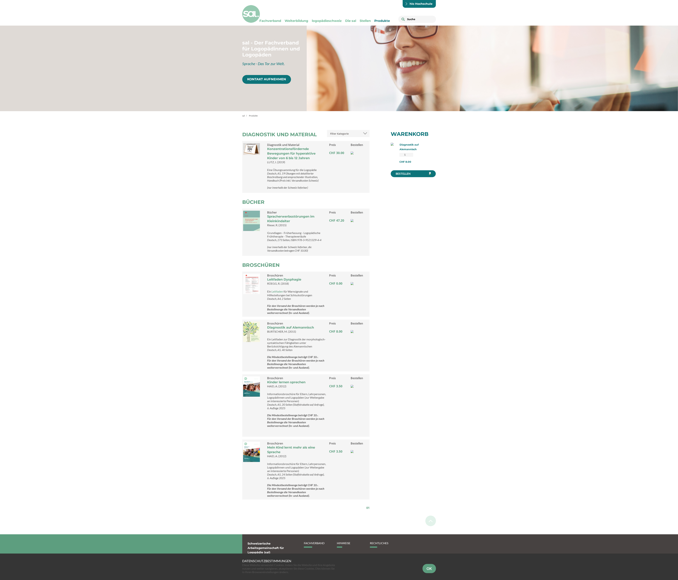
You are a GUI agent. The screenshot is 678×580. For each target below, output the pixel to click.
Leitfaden (278, 291)
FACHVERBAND (314, 543)
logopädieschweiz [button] (327, 21)
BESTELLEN (403, 173)
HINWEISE (343, 543)
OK (429, 568)
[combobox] (348, 133)
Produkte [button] (382, 21)
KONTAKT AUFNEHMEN (266, 79)
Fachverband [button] (270, 21)
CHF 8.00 (405, 161)
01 (368, 508)
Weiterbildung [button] (296, 21)
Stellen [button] (365, 21)
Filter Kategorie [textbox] (339, 133)
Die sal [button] (350, 21)
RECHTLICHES (379, 543)
